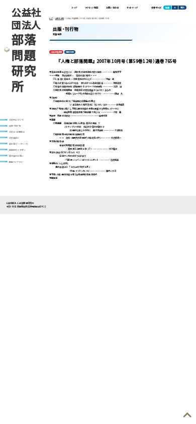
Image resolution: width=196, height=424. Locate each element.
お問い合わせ (112, 7)
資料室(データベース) (19, 143)
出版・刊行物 (15, 125)
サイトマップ (132, 7)
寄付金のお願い (16, 155)
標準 (167, 7)
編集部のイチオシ (17, 149)
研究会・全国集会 (17, 131)
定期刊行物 (70, 52)
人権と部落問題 (56, 52)
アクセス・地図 (91, 7)
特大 (182, 7)
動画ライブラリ (15, 161)
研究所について (16, 119)
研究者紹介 (14, 137)
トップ (74, 7)
